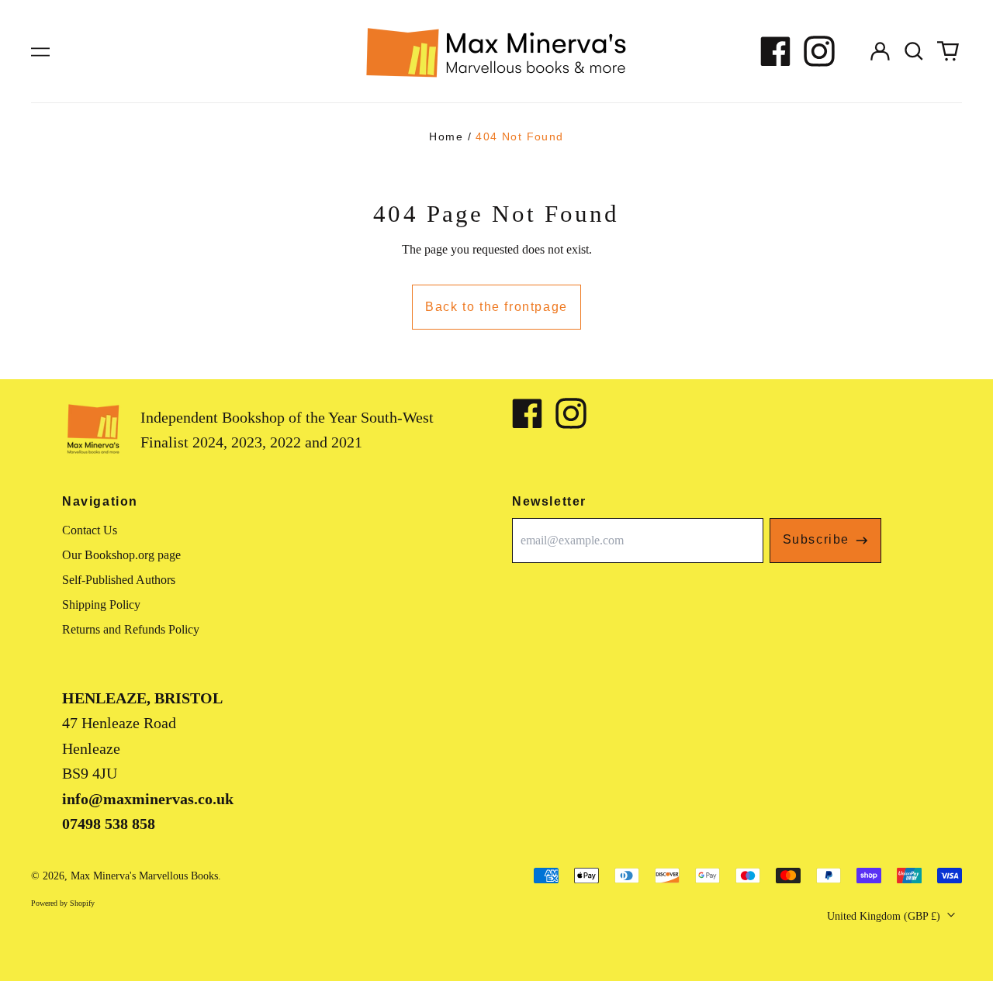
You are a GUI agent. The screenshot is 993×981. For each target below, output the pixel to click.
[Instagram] (819, 51)
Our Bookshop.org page (121, 554)
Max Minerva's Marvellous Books (144, 876)
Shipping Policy (101, 604)
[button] (914, 51)
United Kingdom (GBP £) (885, 916)
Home (446, 136)
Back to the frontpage (496, 306)
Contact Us (89, 530)
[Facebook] (775, 51)
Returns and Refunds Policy (130, 629)
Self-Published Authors (118, 579)
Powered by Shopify (63, 903)
